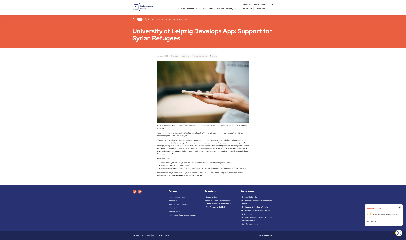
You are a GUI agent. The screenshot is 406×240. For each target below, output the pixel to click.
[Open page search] (272, 9)
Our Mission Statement (179, 204)
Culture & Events (262, 9)
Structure (174, 201)
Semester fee (211, 197)
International (185, 56)
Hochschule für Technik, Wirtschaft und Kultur (257, 202)
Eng (257, 5)
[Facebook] (272, 4)
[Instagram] (269, 4)
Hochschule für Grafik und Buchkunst (256, 210)
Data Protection (157, 235)
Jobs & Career (175, 208)
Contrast (248, 5)
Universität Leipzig (249, 197)
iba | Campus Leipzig (250, 224)
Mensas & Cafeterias (196, 9)
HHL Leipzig (247, 214)
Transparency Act (138, 235)
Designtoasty (268, 235)
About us (175, 56)
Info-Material (175, 211)
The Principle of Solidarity (216, 207)
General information (178, 197)
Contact (264, 5)
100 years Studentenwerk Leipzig (183, 215)
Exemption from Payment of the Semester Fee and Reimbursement (219, 202)
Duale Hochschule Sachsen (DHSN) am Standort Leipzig (257, 219)
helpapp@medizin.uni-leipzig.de (189, 175)
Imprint (166, 235)
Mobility (229, 9)
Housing (181, 9)
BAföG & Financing (216, 9)
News (140, 19)
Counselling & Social (243, 9)
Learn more (370, 221)
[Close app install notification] (399, 233)
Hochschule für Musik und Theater (255, 207)
